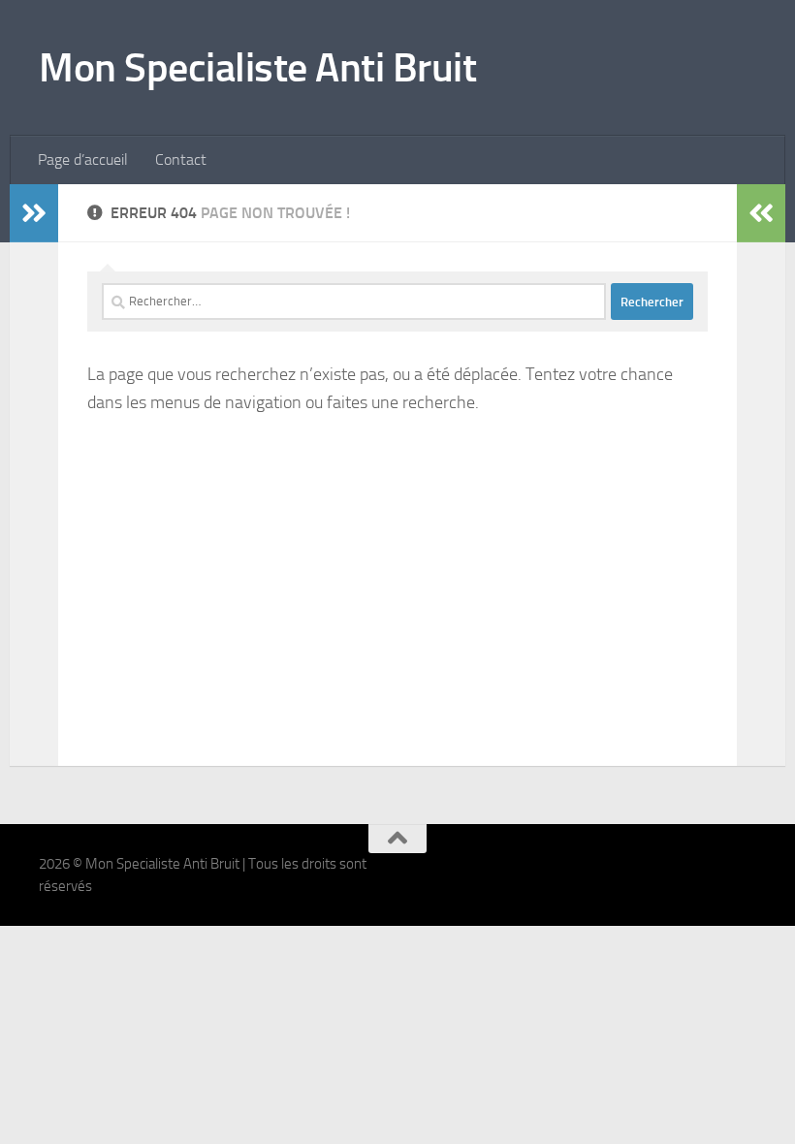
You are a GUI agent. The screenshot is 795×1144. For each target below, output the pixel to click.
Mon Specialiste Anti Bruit (257, 68)
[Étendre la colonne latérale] (34, 213)
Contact (181, 159)
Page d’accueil (83, 159)
